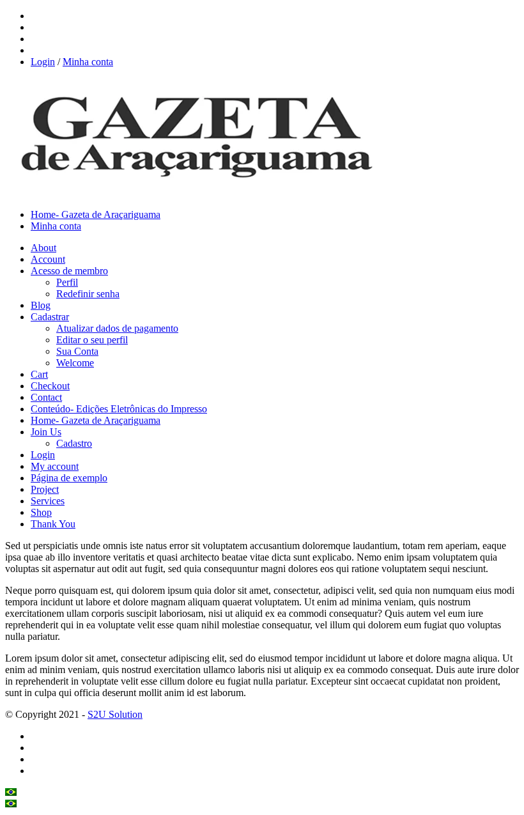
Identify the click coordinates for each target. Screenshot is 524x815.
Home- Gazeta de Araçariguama (95, 214)
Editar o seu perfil (92, 339)
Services (48, 500)
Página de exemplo (69, 477)
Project (45, 489)
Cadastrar (50, 316)
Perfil (67, 282)
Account (48, 259)
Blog (40, 305)
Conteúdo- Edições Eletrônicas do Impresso (119, 408)
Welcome (75, 362)
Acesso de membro (69, 270)
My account (55, 466)
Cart (39, 374)
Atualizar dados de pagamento (117, 328)
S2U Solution (115, 714)
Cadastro (74, 443)
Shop (41, 512)
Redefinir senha (87, 293)
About (43, 247)
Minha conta (88, 61)
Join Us (46, 431)
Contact (46, 397)
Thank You (53, 523)
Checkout (50, 385)
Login (43, 61)
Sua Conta (77, 351)
